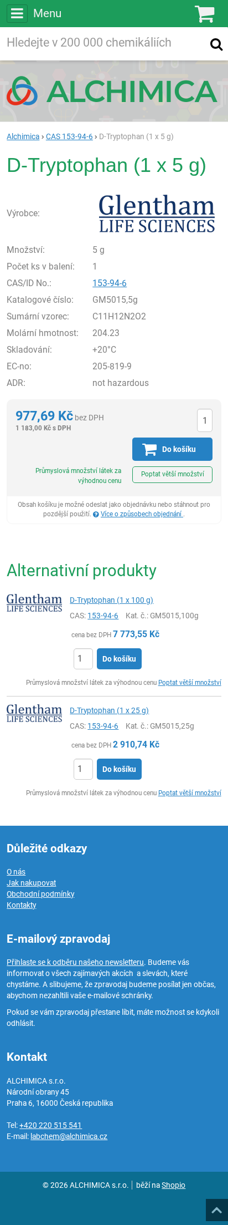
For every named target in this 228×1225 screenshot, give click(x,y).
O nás (16, 871)
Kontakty (21, 905)
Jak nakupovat (31, 882)
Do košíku (119, 658)
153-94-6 (109, 283)
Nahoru (218, 1206)
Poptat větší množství (172, 474)
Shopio (173, 1185)
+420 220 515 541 (50, 1125)
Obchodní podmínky (40, 893)
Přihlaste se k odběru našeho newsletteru (75, 962)
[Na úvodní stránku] (114, 90)
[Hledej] (216, 43)
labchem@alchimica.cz (68, 1136)
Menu (47, 13)
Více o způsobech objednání (142, 514)
